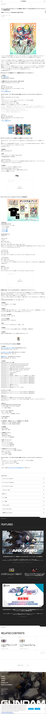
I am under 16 (37, 708)
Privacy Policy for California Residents (7, 712)
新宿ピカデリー (4, 356)
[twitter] (45, 10)
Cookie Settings (31, 708)
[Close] (45, 709)
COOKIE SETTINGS (5, 694)
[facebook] (45, 12)
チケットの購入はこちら (6, 91)
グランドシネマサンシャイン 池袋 (7, 347)
